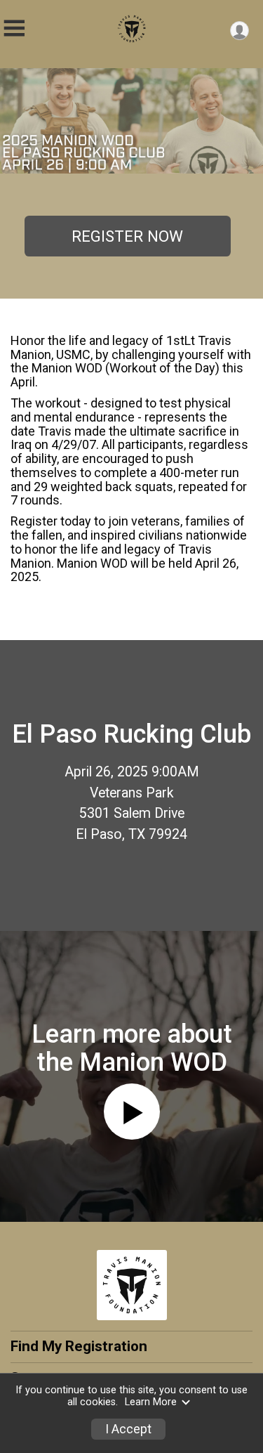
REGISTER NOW (127, 236)
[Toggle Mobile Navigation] (14, 28)
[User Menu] (239, 30)
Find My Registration (79, 1346)
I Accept (128, 1429)
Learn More (151, 1402)
